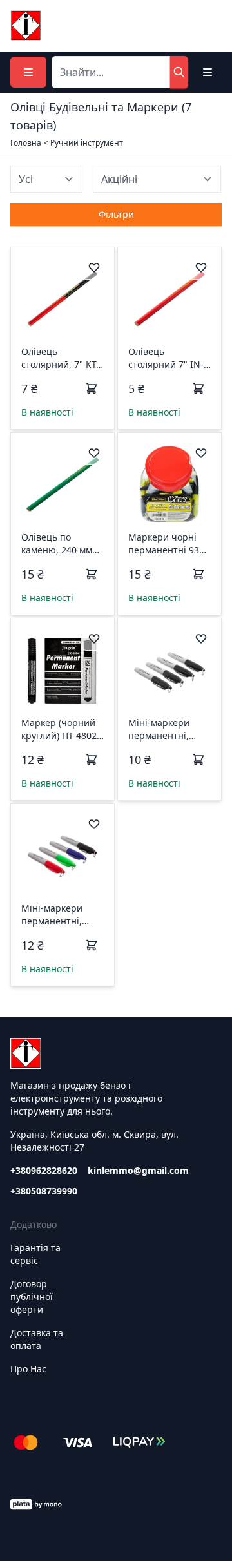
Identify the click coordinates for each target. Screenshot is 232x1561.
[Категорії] (28, 72)
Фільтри (116, 214)
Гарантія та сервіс (35, 1254)
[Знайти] (179, 72)
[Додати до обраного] (94, 267)
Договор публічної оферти (31, 1297)
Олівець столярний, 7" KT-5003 (60, 358)
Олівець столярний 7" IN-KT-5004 (166, 358)
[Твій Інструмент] (25, 25)
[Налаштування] (207, 72)
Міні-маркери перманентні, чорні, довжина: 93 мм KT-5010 (164, 729)
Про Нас (28, 1369)
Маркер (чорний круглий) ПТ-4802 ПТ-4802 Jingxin (59, 729)
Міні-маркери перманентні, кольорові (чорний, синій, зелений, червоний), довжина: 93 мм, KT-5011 (57, 915)
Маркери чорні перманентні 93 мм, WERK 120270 (166, 544)
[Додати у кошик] (91, 388)
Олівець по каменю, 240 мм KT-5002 (56, 544)
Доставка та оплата (36, 1339)
